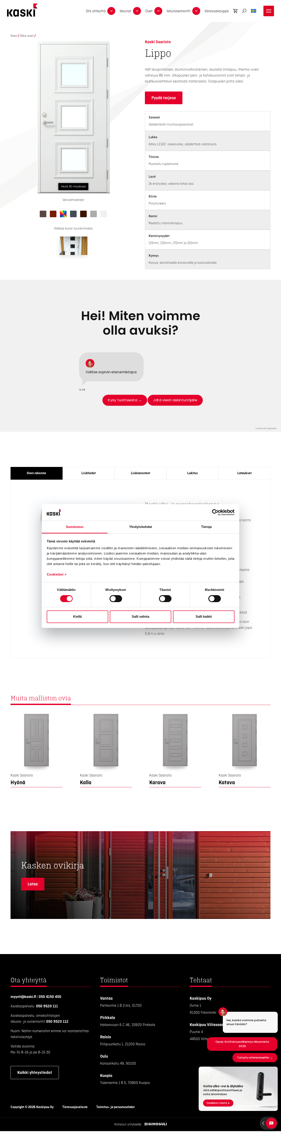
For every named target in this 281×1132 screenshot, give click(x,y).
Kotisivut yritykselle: (128, 1124)
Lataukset (244, 473)
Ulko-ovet (27, 36)
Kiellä (77, 616)
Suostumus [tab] (75, 527)
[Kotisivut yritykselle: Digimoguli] (156, 1124)
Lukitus (192, 473)
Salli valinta (140, 616)
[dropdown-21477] (111, 11)
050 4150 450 (50, 997)
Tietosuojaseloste (75, 1107)
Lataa (33, 884)
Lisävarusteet (140, 473)
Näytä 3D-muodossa (73, 186)
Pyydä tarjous (163, 98)
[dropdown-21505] (196, 11)
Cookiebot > (57, 574)
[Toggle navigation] (268, 11)
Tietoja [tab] (206, 527)
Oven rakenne (36, 473)
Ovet (14, 36)
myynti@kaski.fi (23, 997)
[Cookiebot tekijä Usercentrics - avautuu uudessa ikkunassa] (215, 512)
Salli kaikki (204, 616)
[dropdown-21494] (158, 11)
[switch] (116, 598)
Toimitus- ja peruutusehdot (115, 1107)
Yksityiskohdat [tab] (140, 527)
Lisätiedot (88, 473)
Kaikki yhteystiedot (34, 1072)
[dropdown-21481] (137, 11)
